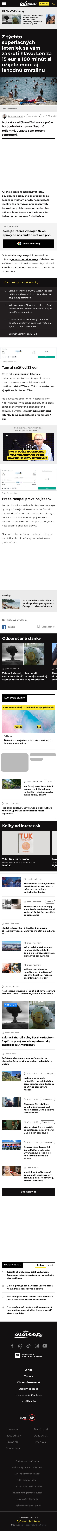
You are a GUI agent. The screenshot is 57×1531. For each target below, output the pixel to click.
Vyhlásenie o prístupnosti (29, 1505)
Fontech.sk (13, 1448)
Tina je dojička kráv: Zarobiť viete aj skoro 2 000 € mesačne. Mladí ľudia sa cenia (30, 1298)
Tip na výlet (51, 781)
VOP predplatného (27, 1480)
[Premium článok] (10, 1005)
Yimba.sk (12, 1442)
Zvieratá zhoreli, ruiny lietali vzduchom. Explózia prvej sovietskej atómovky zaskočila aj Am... (33, 19)
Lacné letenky (34, 116)
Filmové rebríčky (48, 1122)
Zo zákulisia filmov (48, 1099)
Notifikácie (28, 1401)
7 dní (50, 1265)
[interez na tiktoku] (28, 1344)
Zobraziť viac (28, 1191)
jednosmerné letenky (25, 259)
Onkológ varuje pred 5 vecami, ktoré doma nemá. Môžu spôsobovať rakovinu (30, 1287)
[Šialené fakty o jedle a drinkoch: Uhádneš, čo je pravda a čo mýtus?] (28, 718)
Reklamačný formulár (27, 1499)
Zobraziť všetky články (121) (23, 334)
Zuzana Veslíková (15, 116)
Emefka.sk (40, 1442)
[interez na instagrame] (36, 1344)
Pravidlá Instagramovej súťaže (27, 1492)
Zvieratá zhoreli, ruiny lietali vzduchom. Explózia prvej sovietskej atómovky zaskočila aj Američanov (24, 676)
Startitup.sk (41, 1429)
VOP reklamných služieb (27, 1473)
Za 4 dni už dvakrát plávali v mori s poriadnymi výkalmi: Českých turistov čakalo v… (38, 603)
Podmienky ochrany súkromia (27, 1467)
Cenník (28, 1376)
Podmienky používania (27, 1461)
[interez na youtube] (45, 1344)
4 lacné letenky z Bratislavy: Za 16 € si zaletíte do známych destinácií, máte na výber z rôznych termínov (30, 323)
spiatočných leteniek (27, 374)
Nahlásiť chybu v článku (14, 620)
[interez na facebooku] (12, 1344)
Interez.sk (12, 1429)
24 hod (40, 1265)
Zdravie (50, 902)
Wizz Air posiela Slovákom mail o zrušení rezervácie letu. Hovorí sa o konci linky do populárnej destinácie (30, 308)
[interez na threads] (20, 1344)
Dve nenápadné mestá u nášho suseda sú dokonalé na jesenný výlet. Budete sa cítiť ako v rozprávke (29, 1310)
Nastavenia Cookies (28, 1395)
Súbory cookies (28, 1388)
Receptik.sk (13, 1435)
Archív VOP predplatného (28, 1486)
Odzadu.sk (41, 1435)
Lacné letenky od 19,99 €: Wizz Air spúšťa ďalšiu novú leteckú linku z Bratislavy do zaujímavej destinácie (30, 294)
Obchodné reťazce (48, 1142)
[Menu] (4, 3)
